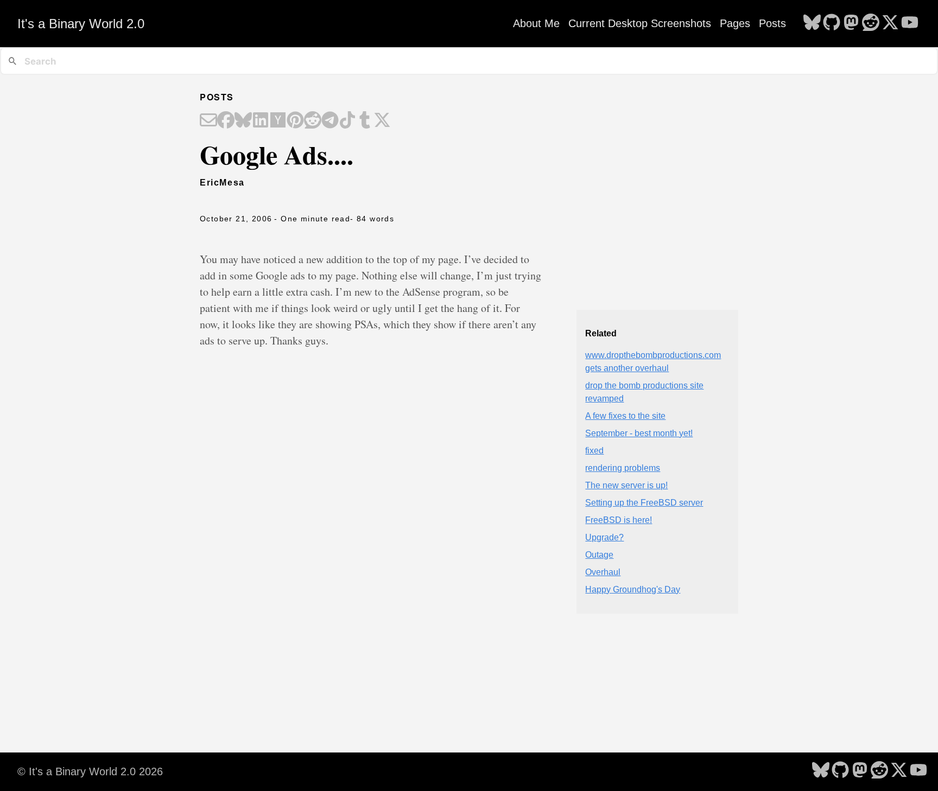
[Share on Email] (208, 121)
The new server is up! (626, 485)
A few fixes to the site (625, 415)
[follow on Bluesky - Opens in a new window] (812, 23)
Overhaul (602, 572)
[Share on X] (382, 121)
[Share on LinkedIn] (260, 121)
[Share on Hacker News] (278, 121)
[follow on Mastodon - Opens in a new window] (851, 23)
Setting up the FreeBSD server (644, 502)
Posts (772, 23)
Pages (735, 23)
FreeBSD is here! (618, 520)
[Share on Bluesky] (243, 121)
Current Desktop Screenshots (639, 23)
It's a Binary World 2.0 (80, 23)
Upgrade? (604, 537)
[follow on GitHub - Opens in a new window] (831, 23)
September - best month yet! (639, 433)
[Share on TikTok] (347, 121)
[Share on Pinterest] (295, 121)
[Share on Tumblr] (364, 121)
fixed (594, 450)
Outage (599, 554)
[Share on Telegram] (330, 121)
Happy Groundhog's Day (632, 589)
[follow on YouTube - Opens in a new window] (909, 23)
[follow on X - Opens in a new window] (890, 23)
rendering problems (622, 468)
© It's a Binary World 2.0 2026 (90, 771)
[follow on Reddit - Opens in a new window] (870, 23)
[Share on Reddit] (312, 121)
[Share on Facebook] (225, 121)
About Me (536, 23)
